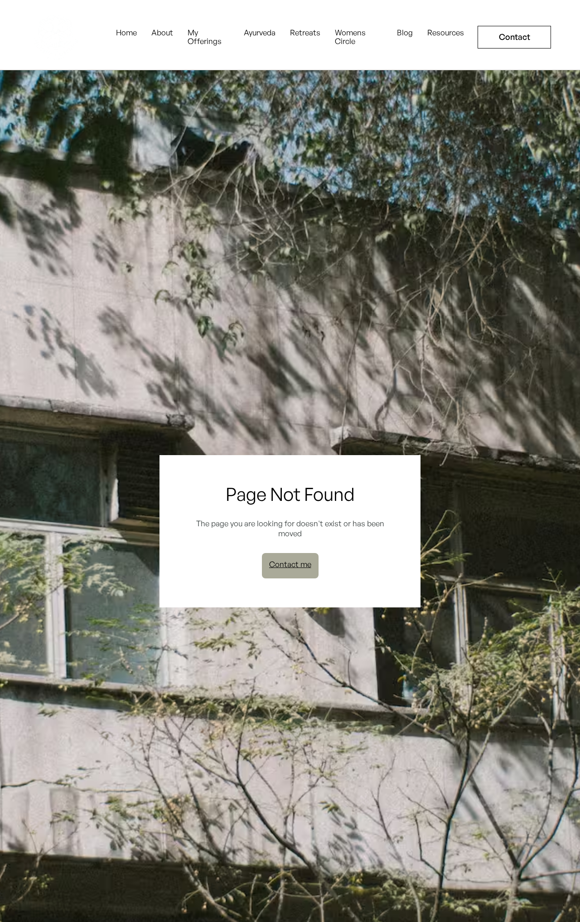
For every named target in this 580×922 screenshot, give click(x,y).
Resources (445, 33)
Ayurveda (260, 33)
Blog (405, 33)
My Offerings (205, 37)
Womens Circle (350, 37)
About (162, 33)
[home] (58, 37)
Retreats (305, 33)
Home (126, 33)
